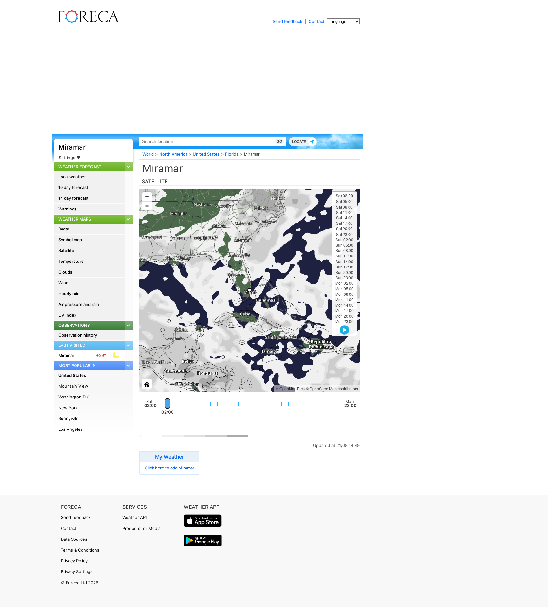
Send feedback (287, 21)
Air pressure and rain (78, 304)
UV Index (67, 315)
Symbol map (70, 239)
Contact (316, 21)
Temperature (71, 261)
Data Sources (74, 539)
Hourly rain (69, 293)
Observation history (77, 335)
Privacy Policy (74, 560)
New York (68, 407)
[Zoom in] (147, 196)
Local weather (72, 176)
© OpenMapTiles (290, 388)
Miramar (72, 147)
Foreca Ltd (76, 582)
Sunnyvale (68, 418)
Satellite (66, 250)
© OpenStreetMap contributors (332, 388)
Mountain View (73, 386)
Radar (63, 228)
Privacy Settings (77, 571)
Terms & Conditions (80, 549)
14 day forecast (73, 198)
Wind (63, 282)
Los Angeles (70, 429)
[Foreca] (87, 22)
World (148, 154)
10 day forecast (73, 187)
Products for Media (141, 528)
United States (72, 375)
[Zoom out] (147, 205)
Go (279, 141)
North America (173, 154)
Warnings (67, 208)
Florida (231, 154)
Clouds (65, 271)
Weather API (134, 517)
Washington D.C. (74, 396)
